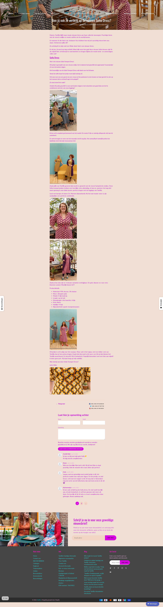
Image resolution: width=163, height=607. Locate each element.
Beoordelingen (147, 13)
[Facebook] (114, 568)
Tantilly (62, 186)
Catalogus (55, 13)
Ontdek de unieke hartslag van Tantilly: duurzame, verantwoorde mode (93, 562)
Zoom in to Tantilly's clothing (69, 24)
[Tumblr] (126, 568)
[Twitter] (110, 568)
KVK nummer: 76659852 (66, 585)
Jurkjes (98, 13)
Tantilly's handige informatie (67, 556)
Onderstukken (83, 13)
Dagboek (68, 13)
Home (11, 13)
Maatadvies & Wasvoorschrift (68, 578)
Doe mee (111, 537)
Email (84, 419)
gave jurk (58, 358)
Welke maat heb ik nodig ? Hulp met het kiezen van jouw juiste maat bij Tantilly (94, 569)
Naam (59, 419)
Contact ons (23, 13)
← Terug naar (60, 404)
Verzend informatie (65, 566)
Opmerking (61, 427)
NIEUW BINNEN (40, 13)
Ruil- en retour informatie (66, 568)
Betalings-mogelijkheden (66, 580)
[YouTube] (110, 572)
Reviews (61, 571)
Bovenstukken (112, 13)
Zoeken (61, 583)
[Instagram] (122, 568)
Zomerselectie (130, 13)
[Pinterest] (118, 568)
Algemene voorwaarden (66, 558)
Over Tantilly (63, 561)
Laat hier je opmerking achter (71, 449)
